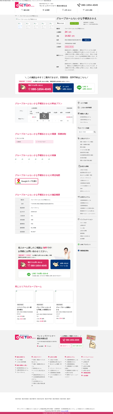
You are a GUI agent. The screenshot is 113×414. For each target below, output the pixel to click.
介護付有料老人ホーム (85, 119)
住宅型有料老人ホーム (85, 117)
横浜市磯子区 (33, 398)
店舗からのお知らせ (85, 236)
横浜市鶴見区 (56, 398)
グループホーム (84, 122)
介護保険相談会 (84, 205)
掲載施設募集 (84, 250)
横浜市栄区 (18, 398)
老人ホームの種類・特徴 (86, 175)
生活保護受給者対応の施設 (86, 155)
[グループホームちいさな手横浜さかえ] (35, 19)
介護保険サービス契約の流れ (87, 208)
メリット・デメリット (85, 177)
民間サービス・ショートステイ (87, 213)
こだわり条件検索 (86, 107)
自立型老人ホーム (38, 381)
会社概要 (82, 238)
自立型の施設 (83, 157)
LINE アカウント (85, 244)
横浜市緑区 (63, 398)
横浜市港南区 (25, 398)
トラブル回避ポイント (85, 185)
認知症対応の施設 (84, 152)
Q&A (81, 188)
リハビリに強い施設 (85, 149)
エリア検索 (84, 103)
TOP (16, 15)
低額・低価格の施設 (85, 144)
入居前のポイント (84, 180)
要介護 (71, 46)
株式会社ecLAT (55, 413)
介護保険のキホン (84, 203)
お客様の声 (83, 225)
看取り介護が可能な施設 (86, 160)
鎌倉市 (68, 398)
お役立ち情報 (83, 230)
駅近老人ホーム (37, 368)
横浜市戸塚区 (48, 398)
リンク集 (82, 228)
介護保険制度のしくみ (85, 200)
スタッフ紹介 (83, 222)
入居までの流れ (84, 169)
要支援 (66, 46)
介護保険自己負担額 (85, 183)
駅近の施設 (83, 147)
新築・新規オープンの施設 (86, 141)
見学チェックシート (85, 191)
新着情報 (82, 233)
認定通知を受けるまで (85, 172)
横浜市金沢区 (40, 398)
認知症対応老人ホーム (39, 374)
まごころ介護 (64, 411)
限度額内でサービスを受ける (87, 211)
